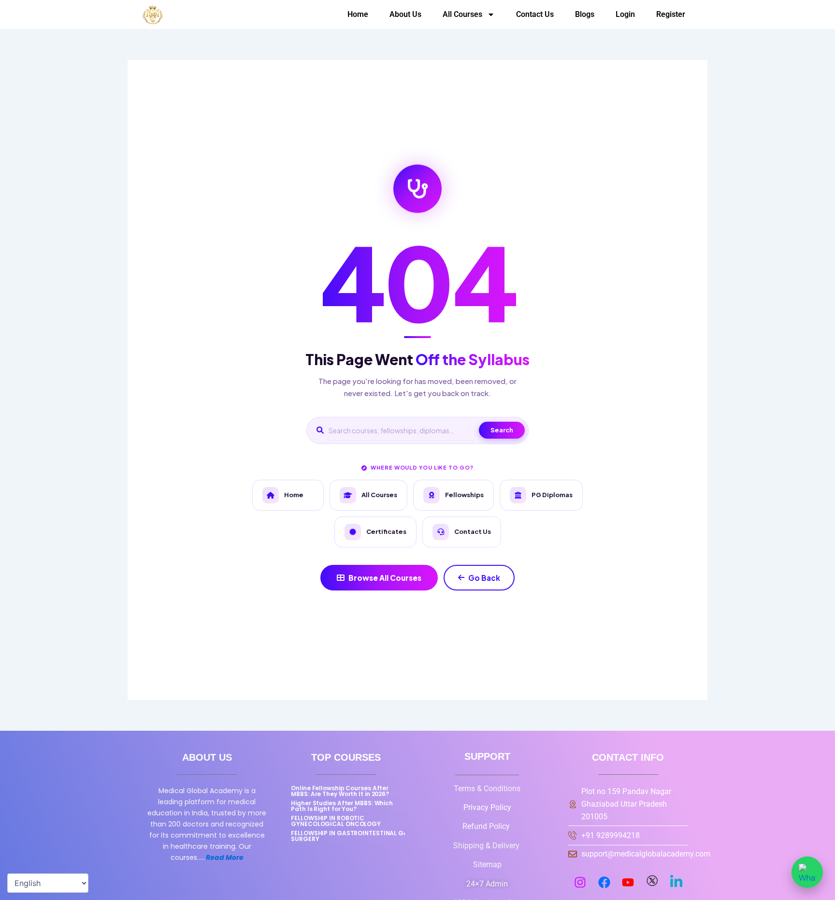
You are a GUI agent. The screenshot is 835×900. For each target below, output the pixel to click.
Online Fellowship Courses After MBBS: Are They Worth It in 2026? (340, 791)
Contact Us (535, 14)
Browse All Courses (384, 577)
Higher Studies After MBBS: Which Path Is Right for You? (342, 806)
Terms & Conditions (487, 788)
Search (501, 430)
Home (357, 14)
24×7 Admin (487, 883)
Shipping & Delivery (487, 845)
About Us (405, 14)
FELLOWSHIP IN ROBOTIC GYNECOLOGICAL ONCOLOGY (336, 821)
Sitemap (487, 864)
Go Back (484, 577)
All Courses (462, 14)
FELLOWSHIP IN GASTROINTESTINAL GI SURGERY (348, 836)
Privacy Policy (487, 807)
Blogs (584, 14)
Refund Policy (487, 826)
